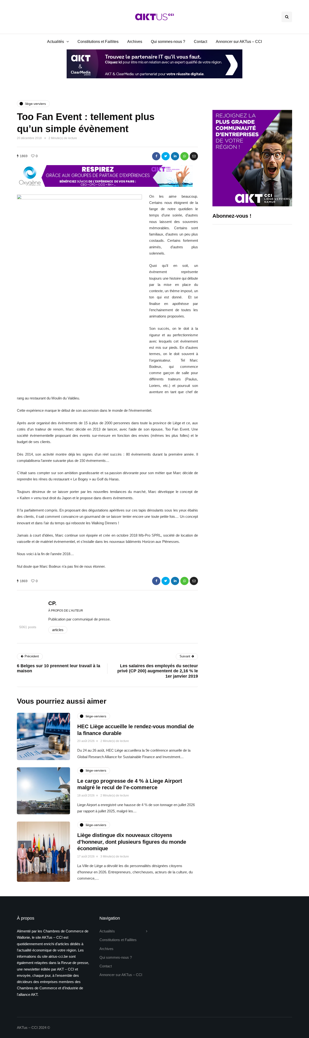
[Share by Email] (194, 156)
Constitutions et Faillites (98, 42)
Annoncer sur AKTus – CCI (239, 42)
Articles (57, 630)
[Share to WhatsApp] (184, 156)
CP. (52, 603)
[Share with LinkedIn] (175, 156)
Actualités (55, 42)
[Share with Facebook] (156, 156)
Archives (134, 42)
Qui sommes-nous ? (168, 42)
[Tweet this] (166, 156)
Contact (200, 42)
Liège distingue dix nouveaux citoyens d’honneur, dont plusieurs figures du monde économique (131, 841)
